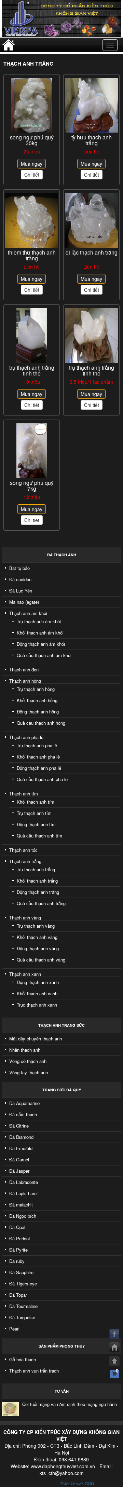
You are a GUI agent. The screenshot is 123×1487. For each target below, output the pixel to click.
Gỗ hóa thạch (22, 1359)
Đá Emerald (20, 1148)
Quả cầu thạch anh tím (39, 835)
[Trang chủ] (114, 1347)
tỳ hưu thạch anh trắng (91, 140)
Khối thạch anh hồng (37, 700)
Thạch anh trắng (25, 861)
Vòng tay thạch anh (28, 1072)
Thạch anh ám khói (28, 613)
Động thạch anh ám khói (41, 644)
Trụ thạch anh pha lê (37, 745)
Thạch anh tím (23, 793)
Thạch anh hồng (25, 681)
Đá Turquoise (22, 1317)
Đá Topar (18, 1295)
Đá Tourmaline (23, 1306)
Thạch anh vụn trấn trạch (34, 1370)
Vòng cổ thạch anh (27, 1061)
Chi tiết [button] (31, 174)
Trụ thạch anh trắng (36, 869)
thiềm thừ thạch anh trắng (32, 255)
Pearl (14, 1328)
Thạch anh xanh (25, 974)
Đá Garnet (19, 1159)
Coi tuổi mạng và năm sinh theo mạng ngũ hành (69, 1404)
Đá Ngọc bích (22, 1216)
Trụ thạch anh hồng (36, 689)
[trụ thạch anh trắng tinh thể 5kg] (31, 335)
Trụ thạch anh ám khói (39, 621)
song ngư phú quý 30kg (32, 140)
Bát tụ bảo (19, 568)
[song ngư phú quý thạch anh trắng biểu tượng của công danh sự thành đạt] (31, 450)
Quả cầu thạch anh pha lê (42, 779)
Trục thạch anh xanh (37, 1004)
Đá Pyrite (18, 1249)
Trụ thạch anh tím (34, 813)
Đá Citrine (19, 1125)
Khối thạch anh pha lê (38, 756)
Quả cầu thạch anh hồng (41, 723)
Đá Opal (17, 1227)
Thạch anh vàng (25, 917)
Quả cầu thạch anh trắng (41, 903)
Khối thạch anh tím (35, 802)
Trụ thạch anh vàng (36, 926)
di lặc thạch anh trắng (92, 252)
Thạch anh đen (24, 669)
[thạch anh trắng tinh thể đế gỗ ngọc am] (91, 335)
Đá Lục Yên (20, 590)
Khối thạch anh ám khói (40, 632)
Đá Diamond (21, 1137)
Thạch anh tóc (23, 850)
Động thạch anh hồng (38, 711)
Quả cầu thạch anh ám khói (44, 655)
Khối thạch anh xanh (37, 993)
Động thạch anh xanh (38, 982)
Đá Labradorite (23, 1182)
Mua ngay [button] (31, 163)
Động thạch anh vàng (38, 948)
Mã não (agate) (24, 602)
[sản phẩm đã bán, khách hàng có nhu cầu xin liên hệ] (91, 105)
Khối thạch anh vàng (37, 937)
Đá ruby (17, 1261)
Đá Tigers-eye (23, 1283)
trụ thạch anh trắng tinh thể (31, 371)
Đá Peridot (19, 1238)
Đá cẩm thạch (23, 1114)
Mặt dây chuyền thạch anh (35, 1038)
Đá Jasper (19, 1171)
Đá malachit (21, 1204)
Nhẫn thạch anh (24, 1050)
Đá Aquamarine (24, 1103)
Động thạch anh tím (36, 824)
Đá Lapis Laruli (24, 1193)
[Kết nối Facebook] (114, 1334)
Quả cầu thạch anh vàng (41, 959)
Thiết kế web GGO (77, 1484)
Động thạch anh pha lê (39, 768)
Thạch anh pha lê (26, 737)
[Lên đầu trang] (114, 1361)
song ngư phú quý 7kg (32, 486)
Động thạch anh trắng (38, 892)
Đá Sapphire (21, 1272)
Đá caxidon (20, 579)
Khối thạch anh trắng (37, 880)
